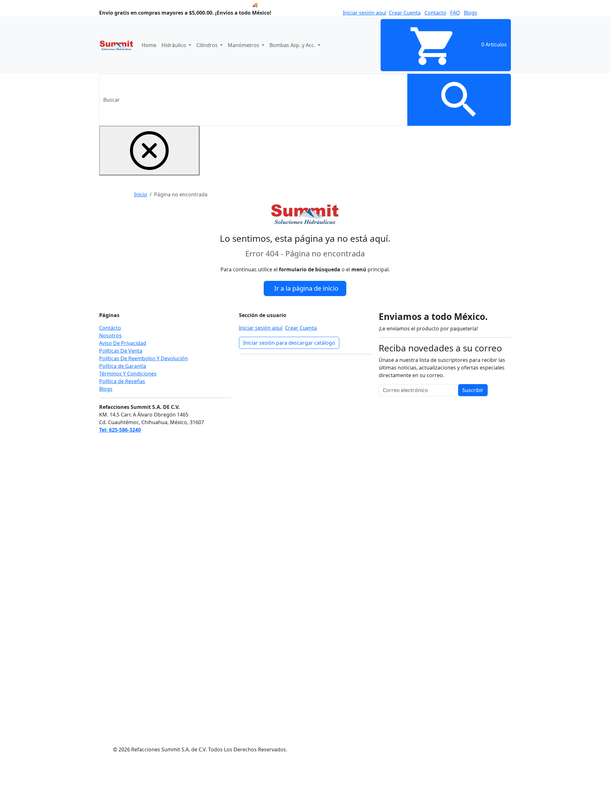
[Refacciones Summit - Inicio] (116, 45)
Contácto (110, 327)
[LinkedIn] (286, 430)
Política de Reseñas (122, 381)
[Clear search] (149, 150)
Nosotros (110, 335)
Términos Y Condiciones (128, 373)
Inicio (140, 194)
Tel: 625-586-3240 (120, 429)
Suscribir (473, 390)
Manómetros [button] (244, 45)
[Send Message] (47, 781)
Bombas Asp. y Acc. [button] (292, 45)
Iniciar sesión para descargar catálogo (289, 342)
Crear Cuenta (405, 12)
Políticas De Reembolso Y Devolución (143, 358)
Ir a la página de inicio (306, 288)
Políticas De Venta (120, 350)
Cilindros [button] (207, 45)
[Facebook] (286, 382)
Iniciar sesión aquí (260, 327)
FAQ (455, 12)
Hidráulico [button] (174, 45)
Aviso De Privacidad (122, 343)
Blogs (470, 12)
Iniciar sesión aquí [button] (364, 12)
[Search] (459, 100)
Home (149, 45)
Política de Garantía (122, 365)
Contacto (435, 12)
